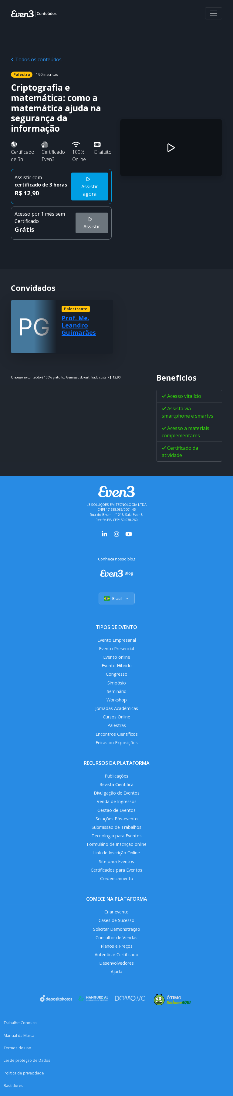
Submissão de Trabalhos (116, 827)
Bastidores (13, 1085)
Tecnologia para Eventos (117, 836)
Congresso (116, 674)
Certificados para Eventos (116, 870)
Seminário (117, 691)
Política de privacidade (24, 1073)
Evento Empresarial (116, 640)
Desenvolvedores (116, 963)
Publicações (116, 776)
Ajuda (116, 971)
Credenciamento (116, 878)
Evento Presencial (116, 648)
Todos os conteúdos (38, 59)
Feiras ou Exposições (117, 742)
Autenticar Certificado (116, 954)
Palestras (116, 725)
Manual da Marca (19, 1035)
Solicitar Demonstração (116, 929)
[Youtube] (128, 533)
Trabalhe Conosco (20, 1022)
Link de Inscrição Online (116, 853)
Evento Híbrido (117, 665)
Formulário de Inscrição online (117, 844)
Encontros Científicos (117, 734)
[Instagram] (116, 533)
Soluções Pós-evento (117, 819)
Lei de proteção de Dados (27, 1060)
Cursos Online (116, 717)
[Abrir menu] (213, 13)
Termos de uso (17, 1048)
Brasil (117, 598)
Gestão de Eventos (116, 810)
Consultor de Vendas (116, 937)
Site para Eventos (116, 861)
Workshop (116, 700)
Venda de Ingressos (117, 801)
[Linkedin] (104, 533)
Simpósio (116, 683)
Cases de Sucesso (116, 920)
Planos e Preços (117, 946)
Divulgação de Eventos (117, 793)
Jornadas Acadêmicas (116, 708)
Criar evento (116, 912)
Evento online (116, 657)
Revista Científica (116, 784)
